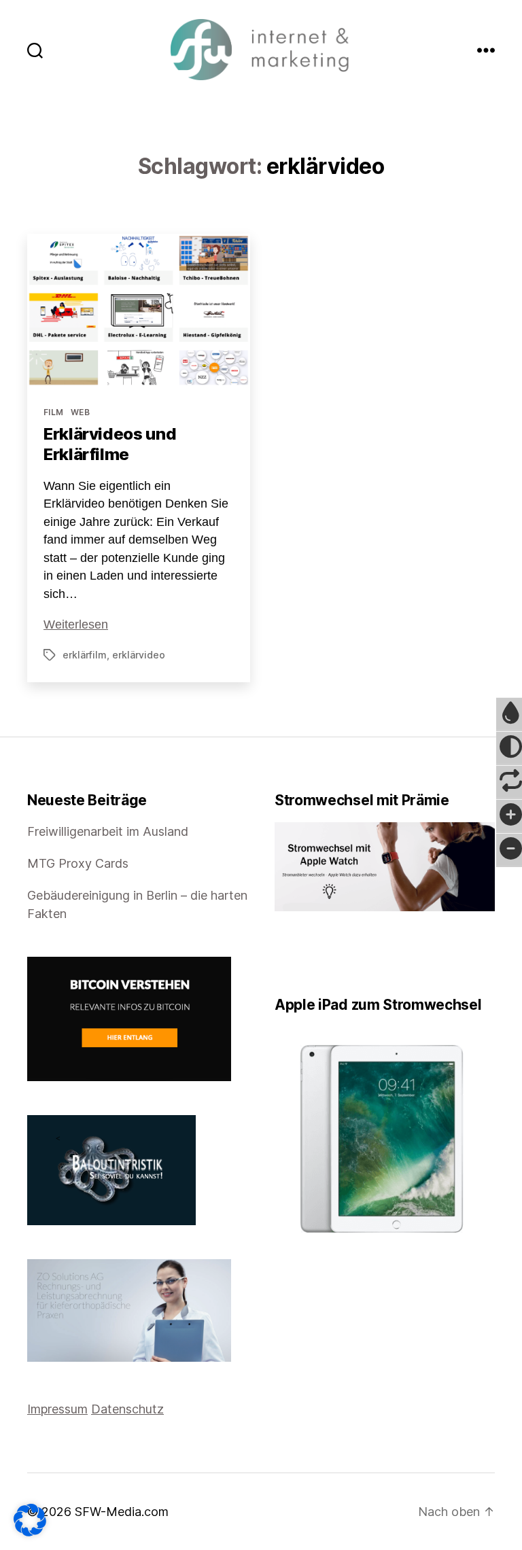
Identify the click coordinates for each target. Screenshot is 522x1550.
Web (80, 412)
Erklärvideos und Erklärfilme (110, 444)
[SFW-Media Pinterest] (317, 954)
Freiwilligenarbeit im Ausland (107, 831)
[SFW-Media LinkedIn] (298, 954)
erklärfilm (85, 654)
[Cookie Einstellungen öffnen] (30, 1520)
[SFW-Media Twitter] (289, 954)
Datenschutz (127, 1409)
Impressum (57, 1409)
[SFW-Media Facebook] (279, 954)
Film (54, 412)
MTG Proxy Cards (77, 863)
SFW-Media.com (122, 1511)
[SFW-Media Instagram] (308, 954)
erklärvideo (138, 654)
